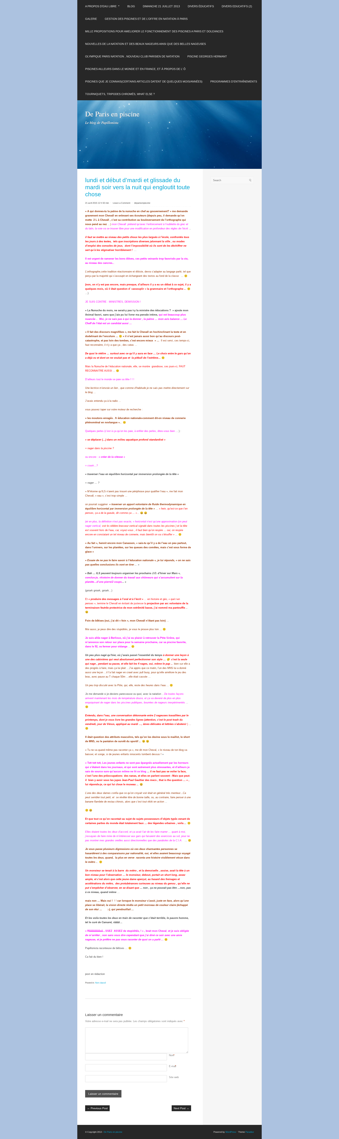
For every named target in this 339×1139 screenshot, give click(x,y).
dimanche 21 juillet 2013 (161, 6)
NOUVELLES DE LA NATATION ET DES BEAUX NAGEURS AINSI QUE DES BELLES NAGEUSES (145, 44)
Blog (131, 6)
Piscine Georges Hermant (207, 56)
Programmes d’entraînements (233, 81)
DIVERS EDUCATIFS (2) (237, 6)
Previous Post (97, 1108)
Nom (171, 1055)
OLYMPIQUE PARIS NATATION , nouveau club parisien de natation (132, 56)
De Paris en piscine (112, 113)
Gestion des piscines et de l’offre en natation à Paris (146, 18)
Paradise (249, 1132)
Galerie (91, 18)
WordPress (230, 1132)
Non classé (100, 983)
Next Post (181, 1108)
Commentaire (169, 1029)
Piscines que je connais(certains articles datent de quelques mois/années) (143, 81)
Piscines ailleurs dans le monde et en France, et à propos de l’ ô (135, 69)
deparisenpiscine (142, 203)
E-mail (172, 1066)
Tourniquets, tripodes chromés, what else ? (120, 94)
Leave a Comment (121, 203)
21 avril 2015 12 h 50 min (97, 203)
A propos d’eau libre (101, 6)
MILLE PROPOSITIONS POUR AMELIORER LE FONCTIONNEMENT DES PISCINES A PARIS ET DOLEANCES (154, 31)
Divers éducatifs (201, 6)
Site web (174, 1077)
